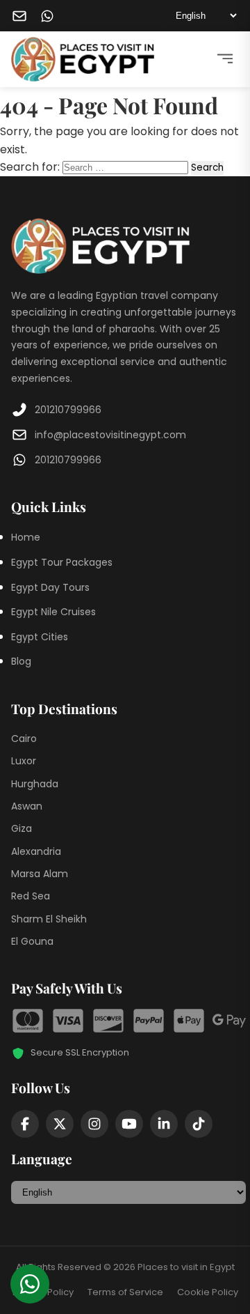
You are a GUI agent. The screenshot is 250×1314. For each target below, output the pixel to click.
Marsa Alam (39, 874)
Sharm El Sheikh (49, 919)
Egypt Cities (39, 637)
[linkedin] (164, 1124)
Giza (21, 828)
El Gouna (32, 941)
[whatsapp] (47, 16)
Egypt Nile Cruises (53, 612)
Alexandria (36, 851)
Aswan (26, 806)
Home (25, 537)
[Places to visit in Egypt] (82, 59)
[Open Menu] (225, 59)
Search (207, 167)
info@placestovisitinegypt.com (110, 435)
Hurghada (34, 784)
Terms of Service (125, 1292)
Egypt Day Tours (50, 587)
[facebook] (25, 1124)
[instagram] (94, 1124)
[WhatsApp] (29, 1284)
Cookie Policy (207, 1292)
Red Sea (30, 896)
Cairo (24, 738)
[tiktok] (198, 1124)
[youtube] (129, 1124)
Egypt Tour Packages (61, 562)
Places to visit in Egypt (186, 1267)
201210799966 (68, 410)
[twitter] (60, 1124)
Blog (21, 661)
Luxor (23, 761)
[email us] (19, 16)
